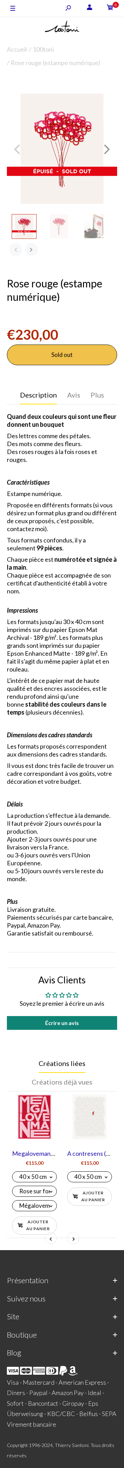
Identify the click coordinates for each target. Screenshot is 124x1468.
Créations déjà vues (62, 1082)
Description (38, 395)
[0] (110, 8)
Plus (97, 395)
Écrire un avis (62, 1023)
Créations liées (62, 1063)
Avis (73, 395)
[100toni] (62, 28)
